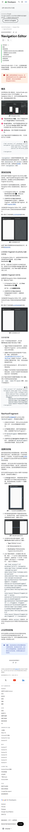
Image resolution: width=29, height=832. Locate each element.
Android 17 (4, 747)
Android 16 (4, 749)
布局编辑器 (12, 417)
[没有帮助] (16, 32)
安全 (2, 693)
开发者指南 (4, 772)
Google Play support (6, 791)
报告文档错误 (4, 789)
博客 (2, 701)
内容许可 (17, 669)
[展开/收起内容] (8, 45)
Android (3, 688)
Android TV (4, 740)
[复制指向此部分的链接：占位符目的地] (14, 630)
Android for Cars (5, 738)
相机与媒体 (4, 718)
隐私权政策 (4, 721)
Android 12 (4, 760)
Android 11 (4, 762)
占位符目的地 (17, 214)
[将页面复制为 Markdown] (8, 40)
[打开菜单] (2, 2)
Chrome (3, 806)
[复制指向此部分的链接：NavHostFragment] (20, 414)
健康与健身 (4, 716)
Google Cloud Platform (7, 812)
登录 (26, 2)
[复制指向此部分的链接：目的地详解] (10, 338)
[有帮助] (13, 32)
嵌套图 (19, 164)
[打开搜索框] (19, 2)
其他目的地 (7, 247)
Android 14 (4, 755)
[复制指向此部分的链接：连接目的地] (12, 449)
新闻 (2, 699)
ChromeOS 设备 (5, 735)
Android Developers (6, 27)
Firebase (3, 809)
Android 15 (4, 752)
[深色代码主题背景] (25, 142)
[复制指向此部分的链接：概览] (6, 89)
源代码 (3, 696)
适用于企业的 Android (6, 691)
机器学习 (3, 713)
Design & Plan (16, 27)
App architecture (8, 8)
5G (2, 723)
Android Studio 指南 (6, 769)
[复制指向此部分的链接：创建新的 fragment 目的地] (21, 275)
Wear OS (3, 733)
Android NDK (4, 779)
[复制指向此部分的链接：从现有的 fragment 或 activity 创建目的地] (7, 254)
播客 (2, 704)
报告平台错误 (4, 786)
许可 (10, 820)
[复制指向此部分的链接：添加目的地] (12, 172)
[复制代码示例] (27, 142)
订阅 (20, 824)
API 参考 (3, 774)
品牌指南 (14, 820)
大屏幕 (3, 730)
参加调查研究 (4, 794)
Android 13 (4, 757)
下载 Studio (4, 777)
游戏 (2, 710)
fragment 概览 (11, 204)
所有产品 (3, 814)
